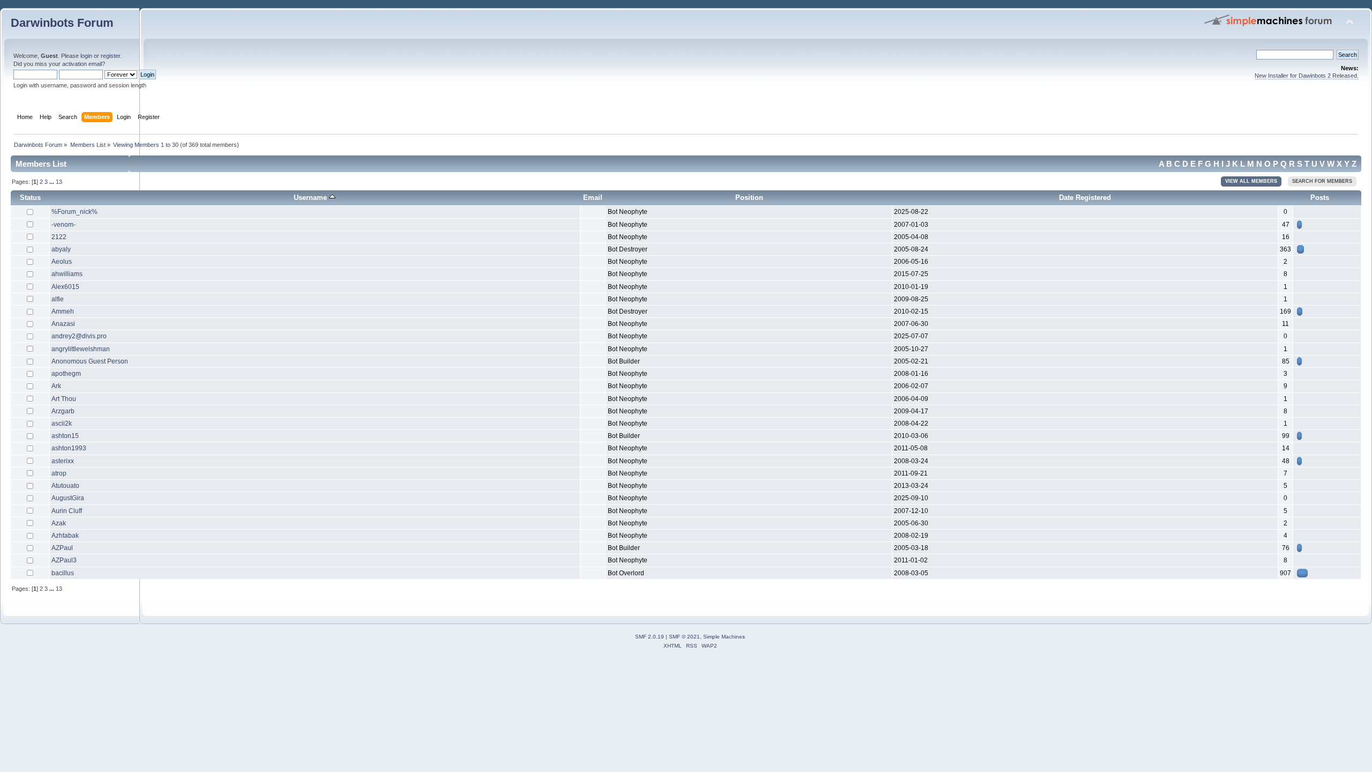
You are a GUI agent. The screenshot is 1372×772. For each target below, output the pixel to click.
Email (592, 198)
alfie (57, 299)
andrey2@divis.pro (79, 336)
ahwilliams (67, 274)
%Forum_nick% (74, 212)
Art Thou (63, 399)
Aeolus (61, 261)
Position (749, 198)
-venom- (63, 224)
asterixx (62, 461)
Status (30, 198)
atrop (58, 473)
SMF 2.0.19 (649, 637)
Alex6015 (65, 287)
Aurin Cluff (66, 511)
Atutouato (65, 485)
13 (59, 182)
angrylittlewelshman (80, 349)
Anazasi (63, 324)
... (52, 182)
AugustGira (67, 498)
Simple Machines (724, 637)
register (110, 56)
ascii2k (61, 423)
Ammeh (62, 311)
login (86, 56)
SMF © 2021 (684, 637)
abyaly (61, 249)
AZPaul (62, 548)
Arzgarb (62, 411)
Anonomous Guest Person (89, 361)
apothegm (66, 373)
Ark (56, 386)
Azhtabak (65, 535)
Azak (58, 523)
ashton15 (65, 436)
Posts (1319, 198)
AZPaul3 (64, 560)
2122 (58, 237)
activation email (82, 64)
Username (311, 198)
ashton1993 (68, 448)
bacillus (62, 573)
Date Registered (1085, 198)
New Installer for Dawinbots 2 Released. (1307, 75)
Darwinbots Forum (62, 22)
